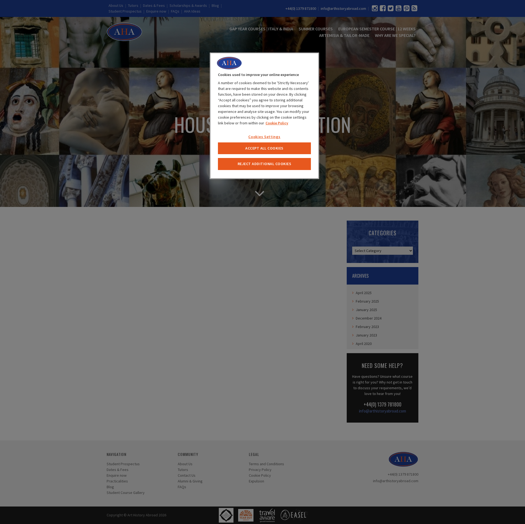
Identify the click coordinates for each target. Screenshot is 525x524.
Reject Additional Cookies (264, 163)
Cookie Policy (277, 123)
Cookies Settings (264, 136)
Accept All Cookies (264, 148)
